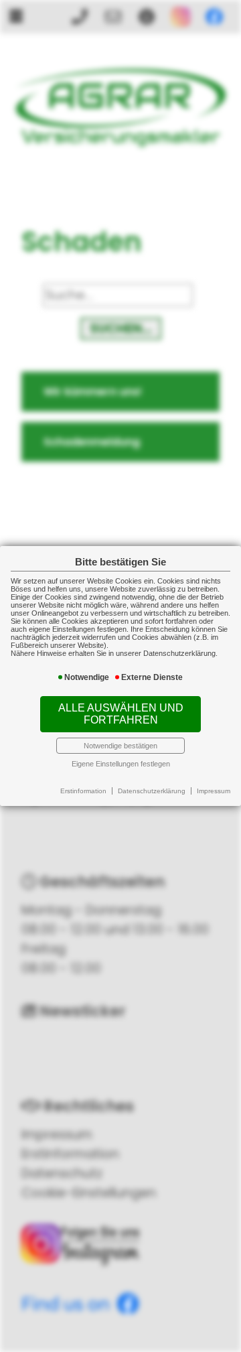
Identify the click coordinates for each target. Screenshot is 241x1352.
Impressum (213, 791)
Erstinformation (83, 791)
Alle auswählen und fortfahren (120, 714)
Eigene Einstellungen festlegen (121, 764)
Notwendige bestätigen (120, 746)
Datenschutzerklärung (151, 791)
